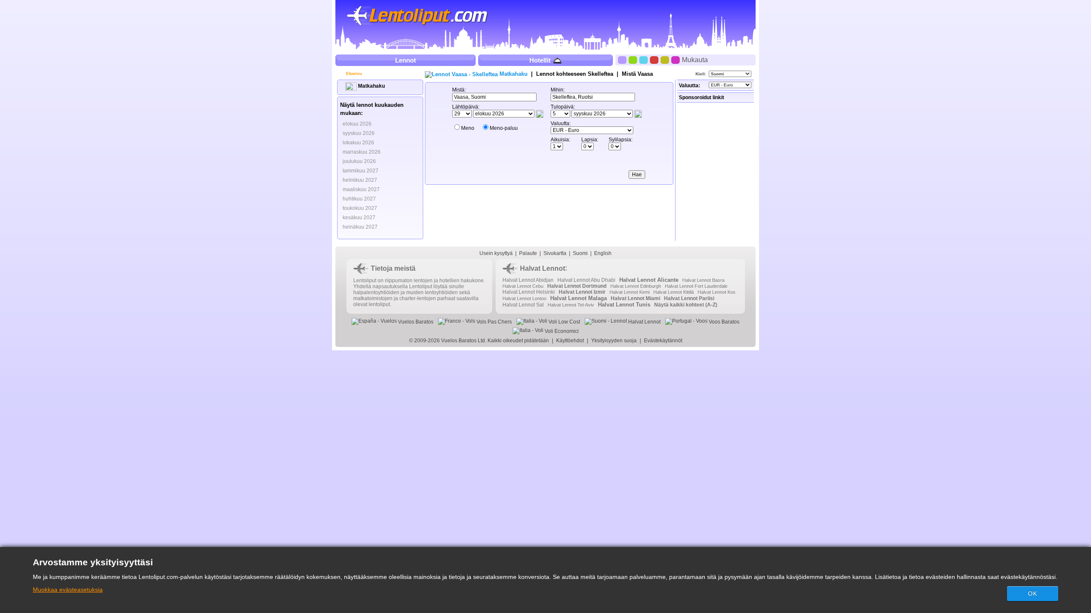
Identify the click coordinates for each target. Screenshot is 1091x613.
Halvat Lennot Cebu (522, 286)
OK (1032, 593)
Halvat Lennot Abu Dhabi (586, 280)
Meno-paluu (504, 128)
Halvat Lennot (542, 268)
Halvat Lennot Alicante (648, 280)
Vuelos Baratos (415, 322)
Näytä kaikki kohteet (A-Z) (685, 305)
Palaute (528, 253)
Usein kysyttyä (496, 253)
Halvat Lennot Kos (717, 292)
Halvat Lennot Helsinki (528, 292)
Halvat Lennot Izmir (582, 292)
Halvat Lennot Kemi (629, 292)
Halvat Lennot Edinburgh (635, 286)
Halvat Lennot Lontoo (524, 298)
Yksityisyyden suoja (614, 341)
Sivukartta (554, 253)
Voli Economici (561, 331)
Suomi (580, 253)
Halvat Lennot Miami (635, 298)
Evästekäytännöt (663, 341)
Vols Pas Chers (493, 322)
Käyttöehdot (570, 341)
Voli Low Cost (563, 322)
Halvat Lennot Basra (703, 280)
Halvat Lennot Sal (523, 305)
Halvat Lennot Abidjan (528, 280)
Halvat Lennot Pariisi (689, 298)
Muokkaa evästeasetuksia (68, 589)
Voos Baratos (723, 322)
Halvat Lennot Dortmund (576, 286)
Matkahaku (371, 86)
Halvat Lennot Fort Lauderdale (696, 286)
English (603, 253)
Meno (467, 128)
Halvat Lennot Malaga (578, 298)
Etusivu (353, 73)
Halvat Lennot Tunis (624, 304)
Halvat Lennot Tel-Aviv (571, 304)
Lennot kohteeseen (574, 74)
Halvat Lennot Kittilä (673, 292)
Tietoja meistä (393, 268)
